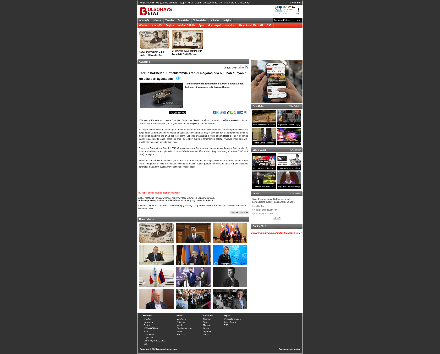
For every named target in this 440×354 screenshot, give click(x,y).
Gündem (143, 25)
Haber (180, 331)
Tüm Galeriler (295, 106)
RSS (226, 325)
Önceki (234, 212)
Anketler (214, 20)
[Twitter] (217, 113)
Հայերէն (157, 25)
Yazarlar (169, 20)
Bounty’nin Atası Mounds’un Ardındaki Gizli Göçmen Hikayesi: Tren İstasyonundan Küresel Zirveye (187, 53)
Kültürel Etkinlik (186, 25)
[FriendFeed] (224, 113)
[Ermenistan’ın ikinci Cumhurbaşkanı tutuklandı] (156, 299)
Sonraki (244, 212)
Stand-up (181, 334)
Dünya (206, 334)
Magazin (207, 325)
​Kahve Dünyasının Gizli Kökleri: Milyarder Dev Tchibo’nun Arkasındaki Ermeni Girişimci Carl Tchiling (151, 53)
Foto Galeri (184, 20)
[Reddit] (245, 113)
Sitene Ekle (295, 2)
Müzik (179, 325)
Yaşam (206, 328)
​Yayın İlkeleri (230, 322)
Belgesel (181, 322)
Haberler (157, 20)
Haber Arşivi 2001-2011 (251, 25)
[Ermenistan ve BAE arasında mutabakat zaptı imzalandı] (193, 277)
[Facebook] (214, 113)
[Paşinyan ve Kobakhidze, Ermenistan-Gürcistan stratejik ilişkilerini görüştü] (230, 233)
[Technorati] (231, 113)
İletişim (227, 20)
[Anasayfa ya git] (156, 11)
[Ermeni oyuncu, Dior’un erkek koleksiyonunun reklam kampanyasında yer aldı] (230, 277)
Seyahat (207, 331)
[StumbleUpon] (238, 113)
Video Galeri (200, 20)
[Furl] (235, 113)
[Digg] (241, 113)
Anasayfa (144, 20)
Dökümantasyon (184, 328)
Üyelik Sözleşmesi (232, 319)
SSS (269, 25)
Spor (201, 25)
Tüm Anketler (295, 193)
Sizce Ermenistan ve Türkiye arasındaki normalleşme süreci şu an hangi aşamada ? (273, 200)
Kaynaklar (230, 25)
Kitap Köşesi (214, 25)
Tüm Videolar (295, 150)
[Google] (221, 113)
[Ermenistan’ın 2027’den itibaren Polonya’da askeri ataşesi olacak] (156, 277)
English (170, 25)
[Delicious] (228, 113)
